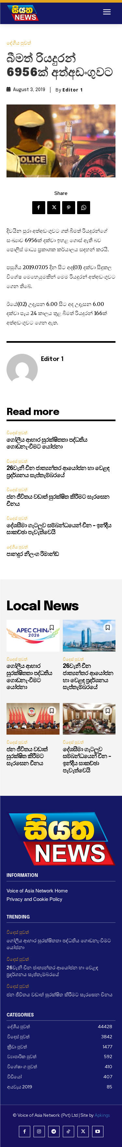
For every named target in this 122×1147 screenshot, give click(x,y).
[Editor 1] (22, 369)
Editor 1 (72, 90)
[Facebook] (38, 207)
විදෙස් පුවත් (17, 432)
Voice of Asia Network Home (37, 890)
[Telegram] (54, 1131)
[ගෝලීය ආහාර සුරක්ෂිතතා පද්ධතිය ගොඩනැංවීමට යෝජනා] (33, 636)
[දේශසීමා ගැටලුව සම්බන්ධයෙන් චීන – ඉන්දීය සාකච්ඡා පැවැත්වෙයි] (89, 719)
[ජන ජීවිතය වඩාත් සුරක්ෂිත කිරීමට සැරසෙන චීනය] (33, 719)
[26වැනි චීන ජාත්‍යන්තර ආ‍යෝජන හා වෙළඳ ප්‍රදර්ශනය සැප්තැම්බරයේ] (89, 636)
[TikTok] (68, 1131)
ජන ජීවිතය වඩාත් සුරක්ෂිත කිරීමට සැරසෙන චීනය (27, 757)
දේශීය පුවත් (19, 43)
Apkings (102, 1115)
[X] (53, 207)
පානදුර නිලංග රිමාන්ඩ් (33, 554)
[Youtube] (97, 1131)
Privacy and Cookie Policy (34, 898)
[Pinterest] (68, 207)
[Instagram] (39, 1131)
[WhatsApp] (83, 207)
